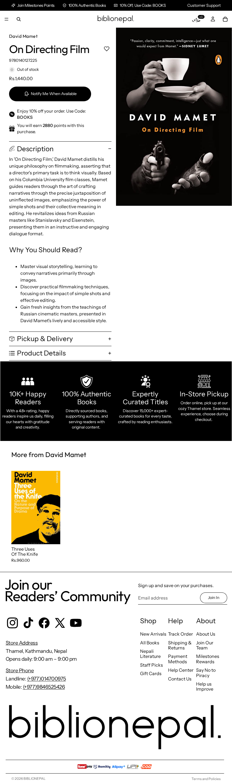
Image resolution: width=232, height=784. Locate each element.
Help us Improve (204, 686)
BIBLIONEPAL (34, 778)
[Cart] (225, 19)
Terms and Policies (206, 779)
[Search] (18, 19)
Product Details (41, 353)
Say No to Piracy (206, 672)
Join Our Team (204, 645)
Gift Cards (151, 673)
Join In (213, 597)
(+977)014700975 (46, 679)
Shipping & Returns (180, 645)
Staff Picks (151, 665)
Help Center (181, 670)
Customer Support (204, 5)
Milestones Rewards (207, 658)
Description (35, 149)
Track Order (180, 634)
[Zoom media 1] (174, 117)
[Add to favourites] (106, 49)
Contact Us (180, 679)
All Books (149, 642)
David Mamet (23, 36)
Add (56, 535)
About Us (205, 634)
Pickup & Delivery (45, 339)
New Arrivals (153, 634)
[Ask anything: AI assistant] (198, 19)
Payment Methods (177, 658)
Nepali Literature (150, 653)
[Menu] (6, 19)
